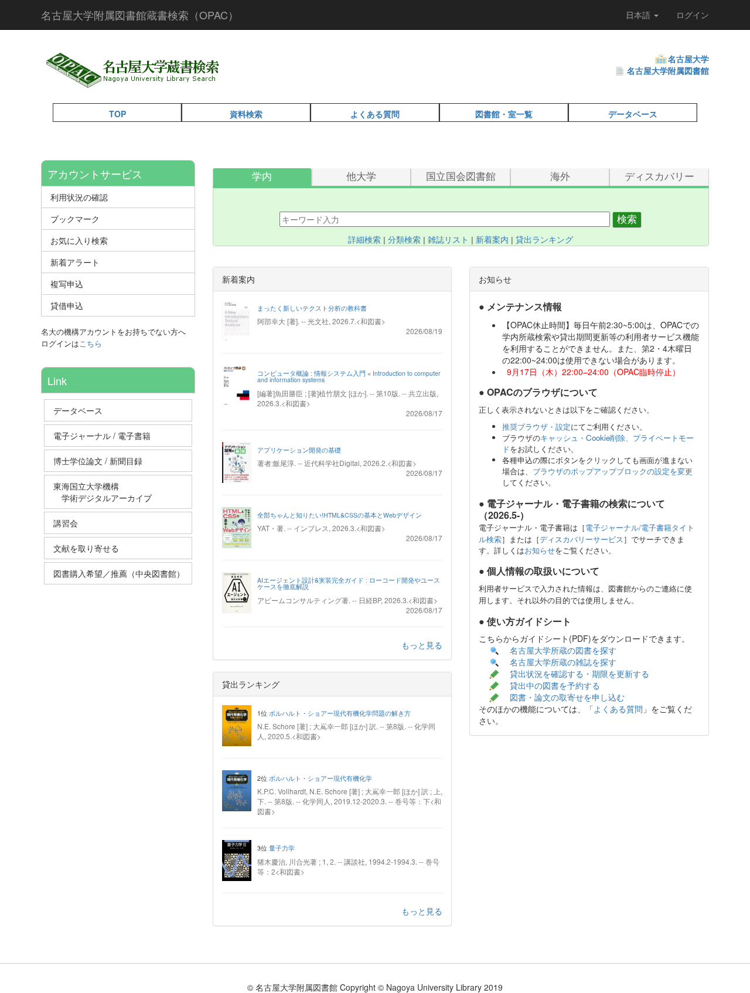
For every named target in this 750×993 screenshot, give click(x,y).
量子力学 (282, 848)
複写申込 (66, 284)
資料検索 (246, 114)
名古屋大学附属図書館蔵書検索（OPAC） (139, 14)
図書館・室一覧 (504, 114)
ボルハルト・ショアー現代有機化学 (320, 778)
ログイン (692, 15)
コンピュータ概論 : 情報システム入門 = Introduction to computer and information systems (349, 377)
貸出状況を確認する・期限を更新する (579, 673)
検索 (627, 219)
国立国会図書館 (461, 176)
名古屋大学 (688, 58)
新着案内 (492, 239)
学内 (262, 176)
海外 (560, 176)
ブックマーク (75, 219)
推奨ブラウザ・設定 (536, 426)
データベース (632, 114)
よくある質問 (375, 114)
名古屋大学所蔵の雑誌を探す (563, 662)
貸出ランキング (544, 239)
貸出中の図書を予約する (555, 685)
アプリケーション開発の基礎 (299, 450)
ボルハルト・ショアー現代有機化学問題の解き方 (340, 713)
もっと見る (421, 645)
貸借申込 (66, 305)
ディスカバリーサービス (581, 539)
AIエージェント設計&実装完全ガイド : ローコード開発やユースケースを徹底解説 (348, 583)
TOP (117, 114)
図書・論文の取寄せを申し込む (568, 697)
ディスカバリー (659, 176)
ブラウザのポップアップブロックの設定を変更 (613, 471)
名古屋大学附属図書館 (668, 70)
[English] (252, 82)
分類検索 (404, 239)
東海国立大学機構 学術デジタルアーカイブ (107, 492)
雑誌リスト (448, 239)
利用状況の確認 (79, 197)
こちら (90, 343)
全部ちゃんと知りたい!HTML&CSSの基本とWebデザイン (339, 515)
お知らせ (539, 550)
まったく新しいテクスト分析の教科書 (312, 308)
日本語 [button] (639, 15)
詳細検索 (364, 239)
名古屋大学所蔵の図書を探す (563, 650)
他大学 (361, 176)
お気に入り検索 (79, 240)
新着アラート (75, 262)
